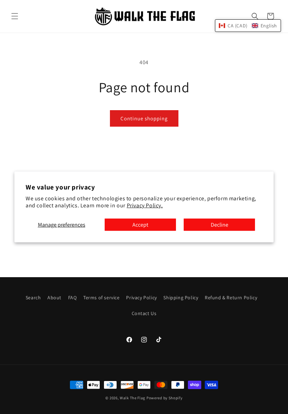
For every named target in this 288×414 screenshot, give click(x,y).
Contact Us (144, 313)
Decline (219, 224)
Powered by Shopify (164, 397)
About (54, 297)
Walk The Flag (132, 397)
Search (33, 297)
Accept (140, 224)
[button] (14, 16)
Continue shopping (144, 118)
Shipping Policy (180, 297)
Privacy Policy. (145, 205)
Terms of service (101, 297)
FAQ (72, 297)
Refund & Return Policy (231, 297)
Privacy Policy (141, 297)
